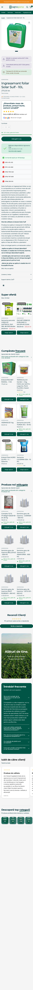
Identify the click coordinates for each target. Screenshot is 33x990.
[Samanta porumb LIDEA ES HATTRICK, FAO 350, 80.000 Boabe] (8, 309)
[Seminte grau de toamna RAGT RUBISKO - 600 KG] (8, 578)
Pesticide (18, 12)
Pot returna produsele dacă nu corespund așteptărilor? (14, 735)
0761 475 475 (9, 162)
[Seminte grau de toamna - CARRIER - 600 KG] (24, 502)
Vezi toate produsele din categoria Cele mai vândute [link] (15, 357)
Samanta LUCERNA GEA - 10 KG (24, 459)
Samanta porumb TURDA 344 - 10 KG (24, 423)
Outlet (3, 12)
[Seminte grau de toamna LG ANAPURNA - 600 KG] (24, 539)
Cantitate (4, 123)
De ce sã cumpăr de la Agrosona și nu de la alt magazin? (12, 697)
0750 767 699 (9, 176)
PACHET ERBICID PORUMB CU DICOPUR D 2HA (23, 322)
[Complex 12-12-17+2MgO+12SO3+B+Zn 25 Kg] (8, 502)
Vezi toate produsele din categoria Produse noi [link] (13, 491)
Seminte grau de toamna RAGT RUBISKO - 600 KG (8, 591)
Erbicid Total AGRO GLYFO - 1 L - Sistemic (8, 459)
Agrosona (4, 318)
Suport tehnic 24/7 (7, 279)
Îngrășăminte (27, 12)
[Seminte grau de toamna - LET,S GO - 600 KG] (24, 578)
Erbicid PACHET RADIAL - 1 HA (7, 381)
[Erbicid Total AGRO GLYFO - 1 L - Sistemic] (8, 446)
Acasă (3, 18)
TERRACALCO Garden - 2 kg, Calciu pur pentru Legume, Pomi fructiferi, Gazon (23, 384)
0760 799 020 (9, 172)
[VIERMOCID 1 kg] (8, 411)
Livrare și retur (6, 274)
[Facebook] (3, 285)
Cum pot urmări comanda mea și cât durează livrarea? (14, 748)
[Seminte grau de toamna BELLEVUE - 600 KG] (8, 539)
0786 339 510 (9, 181)
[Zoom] (29, 22)
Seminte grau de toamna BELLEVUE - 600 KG (8, 552)
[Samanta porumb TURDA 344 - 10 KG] (24, 411)
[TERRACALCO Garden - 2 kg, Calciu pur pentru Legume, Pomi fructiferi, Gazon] (24, 368)
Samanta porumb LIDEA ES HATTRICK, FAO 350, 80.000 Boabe (8, 323)
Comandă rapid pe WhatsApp (15, 158)
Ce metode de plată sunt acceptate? (12, 742)
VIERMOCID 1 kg (7, 422)
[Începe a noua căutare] (27, 7)
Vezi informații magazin (15, 151)
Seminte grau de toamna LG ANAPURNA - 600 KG (23, 553)
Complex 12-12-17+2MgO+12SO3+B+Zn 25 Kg (8, 516)
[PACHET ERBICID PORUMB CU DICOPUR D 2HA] (24, 309)
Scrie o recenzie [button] (16, 626)
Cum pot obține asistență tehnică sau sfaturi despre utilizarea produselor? (13, 728)
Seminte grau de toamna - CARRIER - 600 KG (24, 516)
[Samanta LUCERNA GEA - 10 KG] (24, 446)
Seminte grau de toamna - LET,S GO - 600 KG (24, 591)
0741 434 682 (9, 167)
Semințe (10, 12)
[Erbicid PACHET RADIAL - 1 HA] (8, 368)
